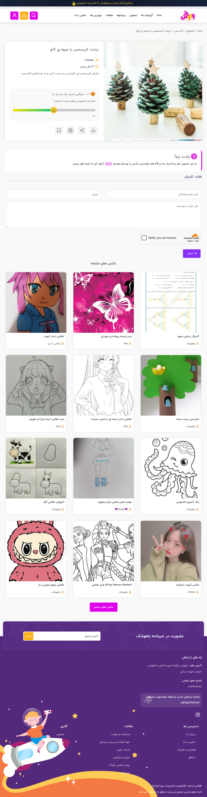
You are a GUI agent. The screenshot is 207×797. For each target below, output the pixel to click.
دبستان (125, 773)
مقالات (109, 15)
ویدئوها (121, 15)
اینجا (108, 164)
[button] (24, 16)
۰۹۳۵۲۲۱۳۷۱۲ (190, 703)
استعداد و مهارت (120, 734)
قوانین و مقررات (186, 750)
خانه (159, 15)
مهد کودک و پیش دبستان (115, 742)
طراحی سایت (194, 786)
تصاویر (133, 15)
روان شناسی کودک (119, 765)
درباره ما (190, 734)
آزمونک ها (147, 15)
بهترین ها (95, 15)
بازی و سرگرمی (121, 757)
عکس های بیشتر (103, 607)
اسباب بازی (123, 750)
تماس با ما (80, 15)
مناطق (192, 757)
